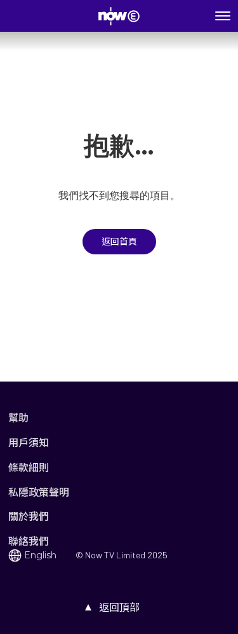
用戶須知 (28, 442)
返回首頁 (119, 241)
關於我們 (28, 516)
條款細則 (28, 467)
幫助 (18, 417)
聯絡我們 (28, 541)
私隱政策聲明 (38, 492)
